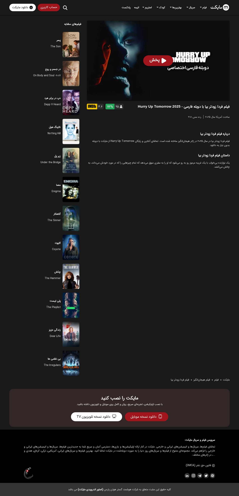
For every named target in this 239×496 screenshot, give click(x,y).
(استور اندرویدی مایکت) (90, 489)
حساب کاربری (49, 7)
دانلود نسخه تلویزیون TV (93, 416)
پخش (155, 60)
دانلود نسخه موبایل (143, 416)
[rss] (187, 475)
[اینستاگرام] (193, 475)
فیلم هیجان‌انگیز (201, 380)
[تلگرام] (199, 475)
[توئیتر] (206, 475)
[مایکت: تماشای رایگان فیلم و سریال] (220, 7)
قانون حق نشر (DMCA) (198, 465)
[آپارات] (212, 475)
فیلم (216, 380)
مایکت (226, 380)
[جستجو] (65, 7)
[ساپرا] (28, 473)
